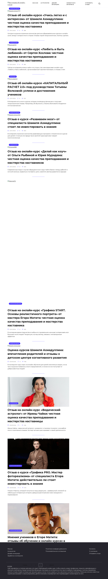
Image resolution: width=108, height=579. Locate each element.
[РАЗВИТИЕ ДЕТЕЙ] (14, 11)
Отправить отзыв (94, 553)
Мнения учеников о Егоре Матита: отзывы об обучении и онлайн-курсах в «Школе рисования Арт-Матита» (36, 541)
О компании (93, 551)
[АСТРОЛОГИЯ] (38, 406)
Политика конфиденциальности (56, 549)
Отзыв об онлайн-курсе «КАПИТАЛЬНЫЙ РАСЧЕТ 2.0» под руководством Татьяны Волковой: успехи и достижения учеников (38, 88)
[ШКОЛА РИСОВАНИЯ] (38, 306)
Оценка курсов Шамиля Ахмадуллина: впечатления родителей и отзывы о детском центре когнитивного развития (37, 353)
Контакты (92, 549)
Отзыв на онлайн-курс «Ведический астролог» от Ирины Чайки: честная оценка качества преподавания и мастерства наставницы (34, 415)
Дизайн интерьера (14, 553)
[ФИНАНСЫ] (12, 79)
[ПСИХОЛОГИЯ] (12, 45)
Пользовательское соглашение (56, 551)
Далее (51, 565)
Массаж (35, 3)
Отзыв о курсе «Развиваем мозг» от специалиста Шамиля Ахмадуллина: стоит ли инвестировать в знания (34, 123)
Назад (25, 565)
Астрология (45, 3)
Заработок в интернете (15, 556)
